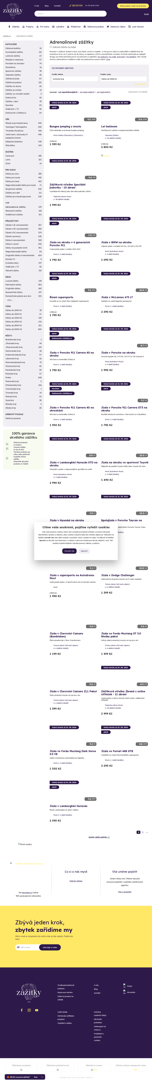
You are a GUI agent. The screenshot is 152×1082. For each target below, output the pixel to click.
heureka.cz (27, 892)
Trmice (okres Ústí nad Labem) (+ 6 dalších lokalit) (117, 585)
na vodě (112, 57)
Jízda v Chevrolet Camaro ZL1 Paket (73, 691)
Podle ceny (105, 74)
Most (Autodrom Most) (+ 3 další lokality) (62, 475)
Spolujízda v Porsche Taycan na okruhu (121, 522)
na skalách (131, 57)
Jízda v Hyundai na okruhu (67, 520)
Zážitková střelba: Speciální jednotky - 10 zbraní (68, 186)
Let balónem (109, 126)
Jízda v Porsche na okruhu (118, 352)
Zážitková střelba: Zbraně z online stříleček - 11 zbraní (123, 693)
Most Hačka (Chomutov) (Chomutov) (68, 135)
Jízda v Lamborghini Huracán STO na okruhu (73, 464)
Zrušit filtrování (141, 84)
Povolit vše (69, 551)
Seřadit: (53, 92)
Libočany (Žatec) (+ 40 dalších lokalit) (113, 136)
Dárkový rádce (117, 26)
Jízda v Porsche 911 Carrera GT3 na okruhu (124, 409)
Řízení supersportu (61, 297)
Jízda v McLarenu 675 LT (117, 297)
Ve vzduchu (102, 57)
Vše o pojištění (124, 892)
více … (10, 300)
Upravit (84, 551)
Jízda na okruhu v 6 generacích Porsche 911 (70, 244)
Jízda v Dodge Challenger (117, 575)
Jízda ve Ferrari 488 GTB (117, 751)
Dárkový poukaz (95, 26)
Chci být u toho (50, 947)
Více (108, 59)
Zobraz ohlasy (75, 881)
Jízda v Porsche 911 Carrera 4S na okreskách (72, 409)
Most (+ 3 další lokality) (62, 254)
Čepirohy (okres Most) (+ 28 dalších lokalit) (62, 197)
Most (55, 587)
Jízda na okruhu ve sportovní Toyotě (124, 462)
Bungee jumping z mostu (65, 126)
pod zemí (121, 57)
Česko (129, 986)
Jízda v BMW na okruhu (116, 242)
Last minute (138, 26)
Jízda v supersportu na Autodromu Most (72, 577)
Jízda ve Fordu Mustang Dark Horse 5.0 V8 (73, 753)
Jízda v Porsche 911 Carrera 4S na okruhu (72, 354)
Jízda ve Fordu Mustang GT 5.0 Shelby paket (121, 635)
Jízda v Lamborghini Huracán (68, 806)
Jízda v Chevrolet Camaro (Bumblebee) (66, 635)
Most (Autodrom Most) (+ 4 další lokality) (114, 252)
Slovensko (131, 992)
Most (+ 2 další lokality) (62, 306)
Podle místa (57, 74)
